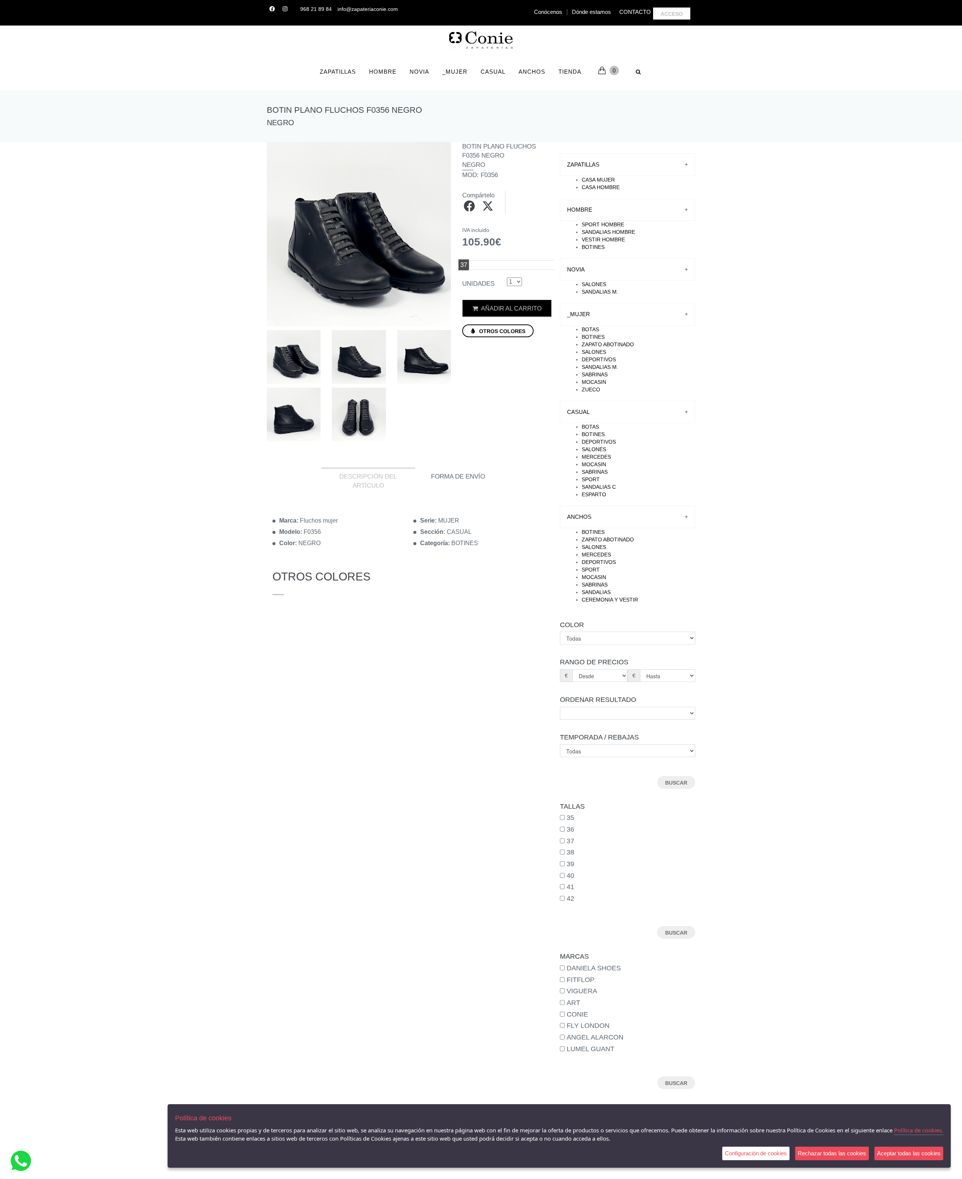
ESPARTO (594, 494)
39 (570, 864)
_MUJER (454, 71)
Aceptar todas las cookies (909, 1153)
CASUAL (493, 71)
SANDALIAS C (599, 487)
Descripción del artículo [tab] (368, 481)
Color (572, 625)
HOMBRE (382, 71)
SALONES (594, 284)
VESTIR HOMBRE (603, 239)
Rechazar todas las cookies (832, 1153)
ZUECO (591, 389)
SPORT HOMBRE (603, 224)
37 (570, 841)
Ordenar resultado (598, 699)
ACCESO (672, 14)
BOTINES (593, 247)
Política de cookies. (918, 1130)
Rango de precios (594, 662)
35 (570, 817)
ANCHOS (532, 71)
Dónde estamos (591, 12)
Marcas (574, 956)
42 (570, 898)
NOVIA (419, 71)
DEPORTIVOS (599, 359)
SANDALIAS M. (600, 292)
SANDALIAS (596, 592)
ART (573, 1002)
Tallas (572, 806)
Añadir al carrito (511, 308)
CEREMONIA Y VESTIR (610, 600)
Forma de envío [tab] (458, 476)
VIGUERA (582, 991)
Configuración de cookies (756, 1153)
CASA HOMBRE (601, 187)
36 (570, 829)
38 (570, 852)
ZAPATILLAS (338, 71)
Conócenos (548, 12)
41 (570, 887)
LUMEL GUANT (590, 1049)
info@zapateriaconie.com (367, 9)
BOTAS (590, 329)
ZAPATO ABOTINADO (608, 344)
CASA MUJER (598, 180)
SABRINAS (595, 374)
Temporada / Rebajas (599, 737)
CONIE (577, 1014)
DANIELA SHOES (594, 968)
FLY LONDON (588, 1025)
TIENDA (569, 71)
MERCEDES (596, 457)
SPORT (591, 479)
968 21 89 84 (316, 9)
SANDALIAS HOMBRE (608, 232)
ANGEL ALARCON (595, 1037)
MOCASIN (594, 382)
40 (570, 875)
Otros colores (501, 331)
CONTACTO (635, 12)
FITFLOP (580, 980)
